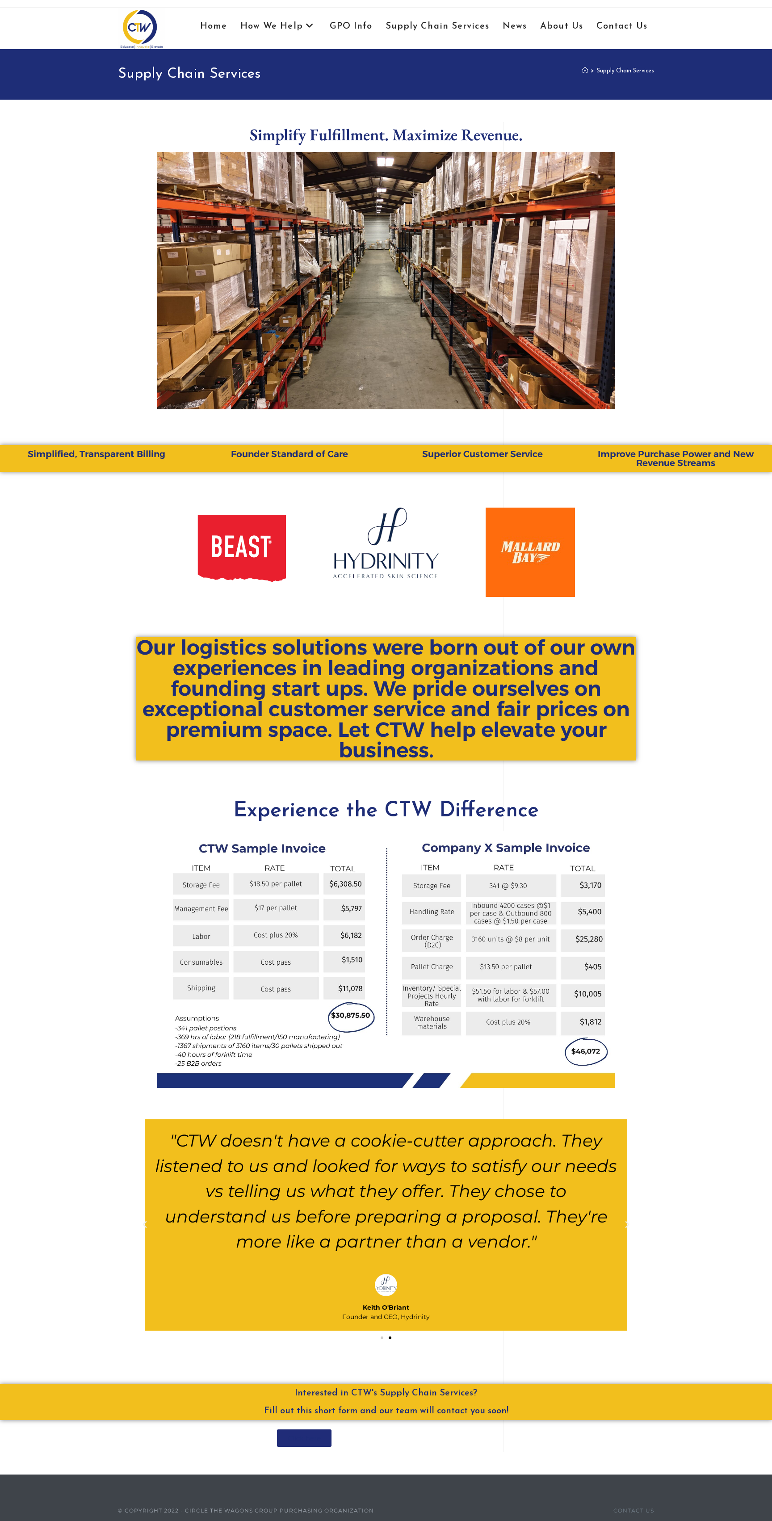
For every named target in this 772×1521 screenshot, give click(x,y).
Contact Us (633, 1510)
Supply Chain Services (625, 71)
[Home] (585, 71)
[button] (144, 1224)
